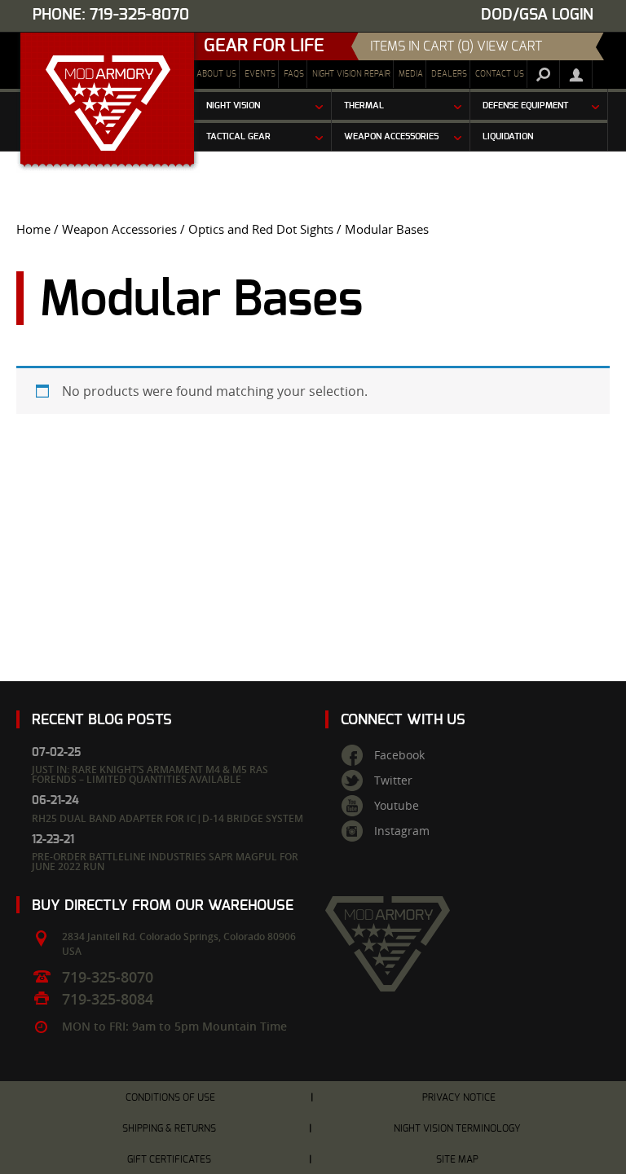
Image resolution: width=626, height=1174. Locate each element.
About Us (216, 74)
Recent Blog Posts (102, 720)
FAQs (294, 74)
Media (411, 74)
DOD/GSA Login (537, 15)
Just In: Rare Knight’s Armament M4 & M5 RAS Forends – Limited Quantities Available (150, 774)
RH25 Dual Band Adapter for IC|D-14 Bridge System (167, 818)
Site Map (457, 1159)
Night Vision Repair (351, 74)
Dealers (449, 74)
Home (33, 229)
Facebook (399, 755)
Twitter (393, 780)
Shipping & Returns (169, 1128)
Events (260, 74)
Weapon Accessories (119, 229)
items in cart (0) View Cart (456, 46)
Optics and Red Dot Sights (260, 229)
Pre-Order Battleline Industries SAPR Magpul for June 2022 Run (165, 861)
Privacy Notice (459, 1097)
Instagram (402, 831)
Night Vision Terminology (457, 1128)
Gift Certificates (169, 1159)
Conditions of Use (170, 1097)
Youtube (396, 805)
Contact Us (499, 74)
